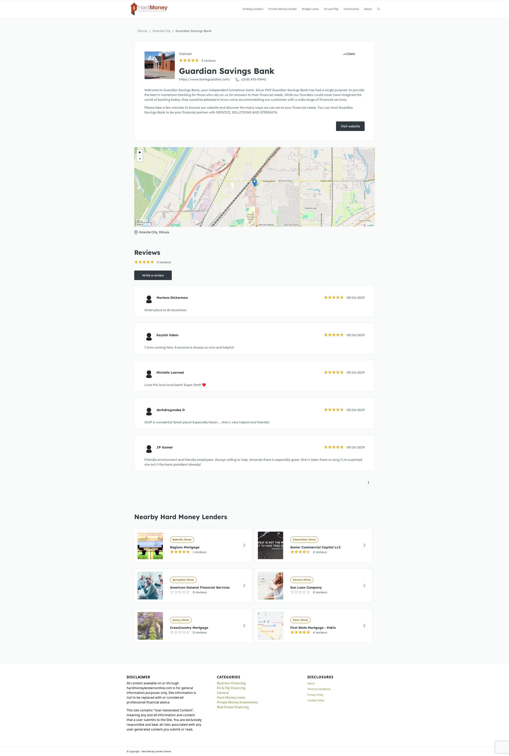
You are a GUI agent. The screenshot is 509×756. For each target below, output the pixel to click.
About (311, 683)
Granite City (162, 31)
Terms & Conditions (319, 689)
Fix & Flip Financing (231, 688)
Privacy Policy (315, 694)
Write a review (153, 275)
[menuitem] (253, 9)
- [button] (139, 158)
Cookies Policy (315, 700)
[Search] (378, 9)
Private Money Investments (237, 702)
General (223, 693)
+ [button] (139, 152)
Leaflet (370, 225)
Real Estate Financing (233, 707)
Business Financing (231, 683)
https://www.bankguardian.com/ (204, 79)
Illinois (142, 31)
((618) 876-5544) (253, 79)
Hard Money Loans (231, 697)
